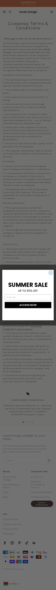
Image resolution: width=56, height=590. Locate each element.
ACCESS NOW (28, 305)
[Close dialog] (51, 273)
